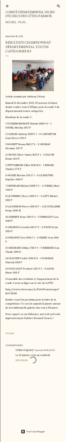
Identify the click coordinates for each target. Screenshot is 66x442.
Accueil (10, 22)
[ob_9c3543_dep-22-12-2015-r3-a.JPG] (33, 90)
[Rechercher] (59, 5)
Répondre (22, 360)
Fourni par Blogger (35, 431)
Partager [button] (9, 333)
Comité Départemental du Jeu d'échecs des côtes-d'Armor (30, 14)
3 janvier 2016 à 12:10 (45, 350)
